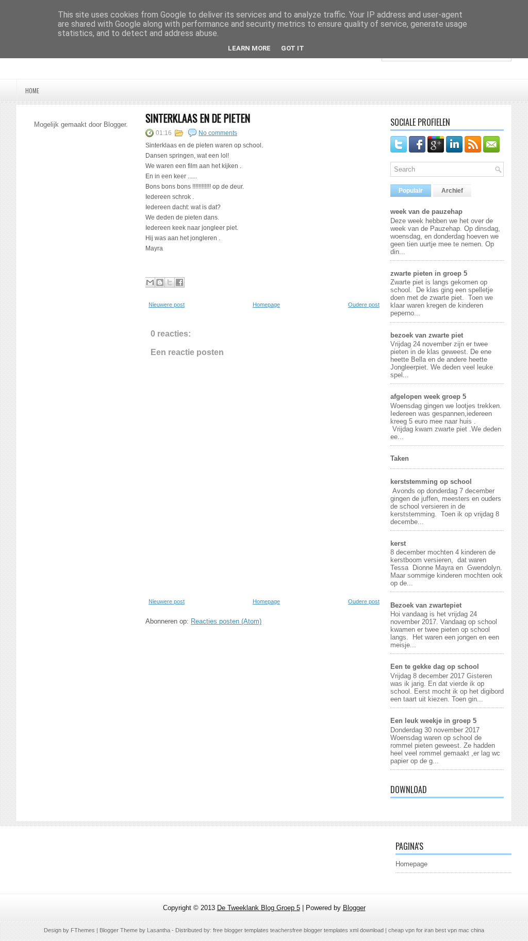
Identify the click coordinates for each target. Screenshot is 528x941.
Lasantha (158, 930)
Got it (292, 48)
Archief (452, 190)
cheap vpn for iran (411, 930)
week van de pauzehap (426, 211)
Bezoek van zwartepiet (425, 605)
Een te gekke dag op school (434, 666)
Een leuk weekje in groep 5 (433, 721)
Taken (399, 458)
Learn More (249, 48)
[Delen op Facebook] (179, 282)
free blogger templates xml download (338, 930)
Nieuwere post (166, 304)
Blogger (115, 124)
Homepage (266, 304)
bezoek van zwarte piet (426, 335)
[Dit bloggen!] (160, 282)
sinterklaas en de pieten (197, 118)
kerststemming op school (431, 481)
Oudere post (364, 304)
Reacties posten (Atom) (226, 621)
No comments (218, 133)
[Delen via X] (169, 282)
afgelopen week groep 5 (428, 396)
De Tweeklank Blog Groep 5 (258, 908)
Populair (411, 190)
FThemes (83, 930)
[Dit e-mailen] (150, 282)
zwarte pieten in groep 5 (428, 273)
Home (32, 90)
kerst (398, 543)
